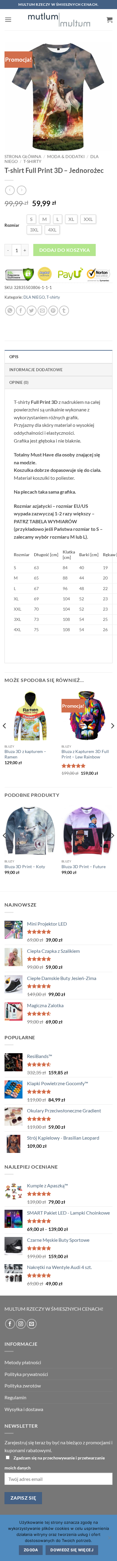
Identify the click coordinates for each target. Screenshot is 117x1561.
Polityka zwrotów (22, 1385)
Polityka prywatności (26, 1374)
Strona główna (22, 156)
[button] (8, 19)
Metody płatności (22, 1362)
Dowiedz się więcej (71, 1550)
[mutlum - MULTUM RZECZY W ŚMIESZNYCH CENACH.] (59, 19)
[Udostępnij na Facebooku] (21, 311)
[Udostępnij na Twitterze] (32, 311)
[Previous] (4, 738)
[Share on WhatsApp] (10, 311)
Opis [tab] (13, 356)
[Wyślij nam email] (32, 1324)
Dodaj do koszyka (64, 250)
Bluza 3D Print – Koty (24, 866)
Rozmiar (11, 225)
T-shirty (32, 161)
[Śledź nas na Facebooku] (10, 1324)
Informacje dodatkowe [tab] (35, 369)
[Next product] (9, 190)
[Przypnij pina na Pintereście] (53, 311)
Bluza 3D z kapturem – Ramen (25, 754)
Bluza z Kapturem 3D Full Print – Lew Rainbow (85, 754)
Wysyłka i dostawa (23, 1409)
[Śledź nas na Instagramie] (21, 1324)
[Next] (112, 738)
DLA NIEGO (34, 297)
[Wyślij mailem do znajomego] (42, 311)
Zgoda (31, 1550)
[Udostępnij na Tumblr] (64, 311)
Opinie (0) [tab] (19, 382)
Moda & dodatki (66, 156)
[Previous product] (21, 190)
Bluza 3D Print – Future (84, 866)
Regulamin (15, 1397)
